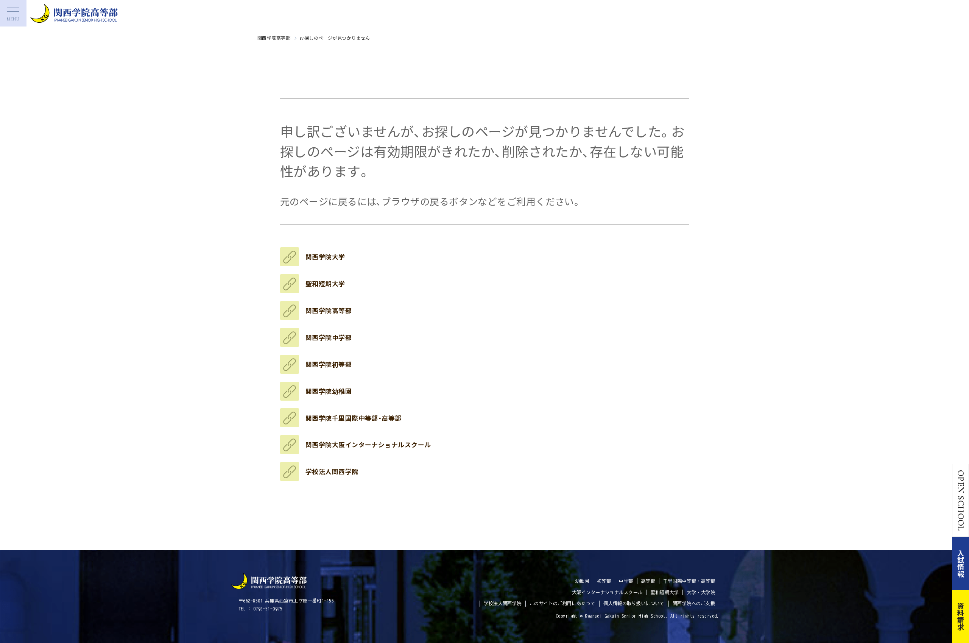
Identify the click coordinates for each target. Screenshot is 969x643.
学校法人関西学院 (331, 471)
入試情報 (961, 563)
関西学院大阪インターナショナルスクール (368, 444)
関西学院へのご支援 (694, 603)
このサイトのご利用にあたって (562, 603)
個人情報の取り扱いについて (634, 603)
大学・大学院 (701, 592)
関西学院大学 (325, 256)
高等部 (648, 581)
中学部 (626, 581)
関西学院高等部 (273, 37)
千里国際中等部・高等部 (689, 581)
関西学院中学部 (328, 337)
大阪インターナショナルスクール (607, 592)
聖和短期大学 (325, 283)
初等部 (604, 581)
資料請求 (961, 616)
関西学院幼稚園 (328, 391)
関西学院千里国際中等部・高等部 (353, 418)
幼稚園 (582, 581)
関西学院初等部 (328, 364)
